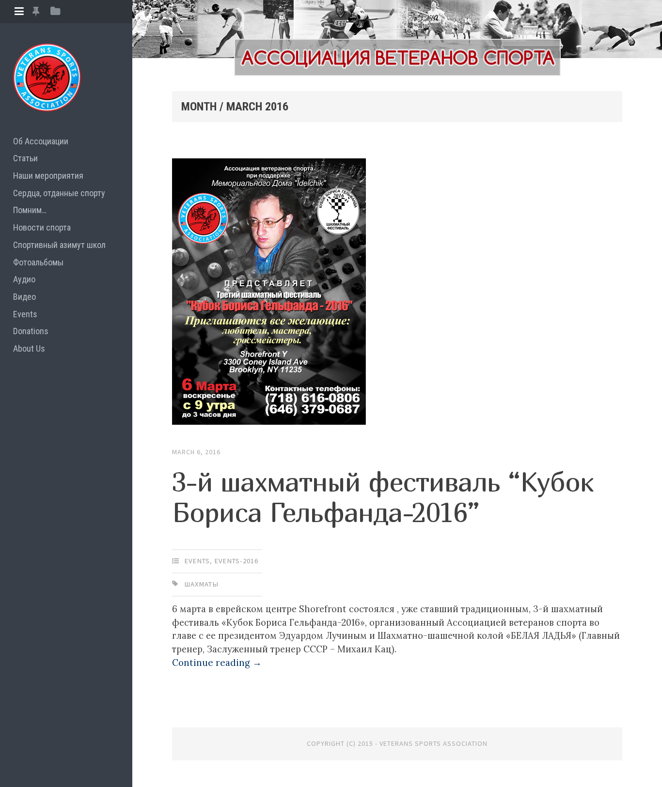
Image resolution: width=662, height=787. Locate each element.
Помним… (30, 210)
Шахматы (201, 584)
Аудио (24, 279)
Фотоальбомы (38, 262)
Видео (24, 297)
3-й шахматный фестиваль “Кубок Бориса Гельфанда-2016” (383, 496)
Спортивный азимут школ (59, 245)
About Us (29, 348)
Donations (30, 331)
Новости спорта (42, 227)
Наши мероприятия (48, 175)
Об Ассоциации (40, 141)
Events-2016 (236, 560)
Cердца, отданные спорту (59, 193)
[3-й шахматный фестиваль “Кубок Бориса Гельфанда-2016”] (397, 293)
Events (25, 314)
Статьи (25, 158)
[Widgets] (55, 11)
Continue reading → (217, 662)
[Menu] (19, 11)
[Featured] (35, 11)
